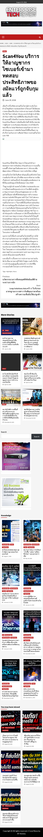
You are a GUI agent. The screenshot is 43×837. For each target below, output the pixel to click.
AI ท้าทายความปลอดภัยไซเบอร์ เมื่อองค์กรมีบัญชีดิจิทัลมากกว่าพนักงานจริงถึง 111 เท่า (10, 342)
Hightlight (9, 271)
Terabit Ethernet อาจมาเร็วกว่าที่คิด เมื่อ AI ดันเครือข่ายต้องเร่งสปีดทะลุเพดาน (10, 643)
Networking (35, 544)
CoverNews (33, 831)
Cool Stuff (27, 333)
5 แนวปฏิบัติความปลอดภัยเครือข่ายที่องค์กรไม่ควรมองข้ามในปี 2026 (32, 599)
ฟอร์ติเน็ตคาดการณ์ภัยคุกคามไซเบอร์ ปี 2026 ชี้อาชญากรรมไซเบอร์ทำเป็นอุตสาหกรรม (32, 412)
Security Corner (7, 333)
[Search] (39, 37)
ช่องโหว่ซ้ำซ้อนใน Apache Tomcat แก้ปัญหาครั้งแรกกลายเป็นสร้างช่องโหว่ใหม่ (32, 377)
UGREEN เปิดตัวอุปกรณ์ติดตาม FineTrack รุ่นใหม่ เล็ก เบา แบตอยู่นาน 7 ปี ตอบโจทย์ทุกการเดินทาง (32, 342)
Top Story (5, 547)
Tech (12, 544)
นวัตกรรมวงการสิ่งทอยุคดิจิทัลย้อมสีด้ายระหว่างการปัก (19, 279)
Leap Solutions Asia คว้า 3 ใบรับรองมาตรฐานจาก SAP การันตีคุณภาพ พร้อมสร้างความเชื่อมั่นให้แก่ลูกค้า (23, 290)
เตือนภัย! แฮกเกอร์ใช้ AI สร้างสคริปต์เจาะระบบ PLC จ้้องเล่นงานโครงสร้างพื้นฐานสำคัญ (32, 739)
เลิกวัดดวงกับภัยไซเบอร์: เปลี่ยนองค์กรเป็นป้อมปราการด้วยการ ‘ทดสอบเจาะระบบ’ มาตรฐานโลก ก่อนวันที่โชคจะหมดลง (32, 647)
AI (3, 330)
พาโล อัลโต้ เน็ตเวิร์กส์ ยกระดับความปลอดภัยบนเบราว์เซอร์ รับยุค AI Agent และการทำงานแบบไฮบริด (10, 378)
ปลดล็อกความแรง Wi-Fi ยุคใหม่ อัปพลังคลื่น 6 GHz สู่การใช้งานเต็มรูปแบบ (10, 597)
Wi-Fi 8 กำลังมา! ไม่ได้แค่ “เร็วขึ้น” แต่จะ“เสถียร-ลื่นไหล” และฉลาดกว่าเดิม (32, 553)
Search (4, 432)
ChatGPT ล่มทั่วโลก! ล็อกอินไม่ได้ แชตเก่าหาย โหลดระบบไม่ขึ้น (10, 777)
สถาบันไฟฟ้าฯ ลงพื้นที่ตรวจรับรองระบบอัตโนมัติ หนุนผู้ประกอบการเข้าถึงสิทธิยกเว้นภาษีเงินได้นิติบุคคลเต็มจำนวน (10, 414)
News (4, 51)
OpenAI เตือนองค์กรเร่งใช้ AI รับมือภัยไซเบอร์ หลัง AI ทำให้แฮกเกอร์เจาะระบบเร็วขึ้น (10, 817)
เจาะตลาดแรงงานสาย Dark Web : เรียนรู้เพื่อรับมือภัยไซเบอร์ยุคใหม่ (10, 694)
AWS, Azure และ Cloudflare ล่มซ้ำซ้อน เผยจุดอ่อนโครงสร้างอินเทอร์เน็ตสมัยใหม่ (31, 692)
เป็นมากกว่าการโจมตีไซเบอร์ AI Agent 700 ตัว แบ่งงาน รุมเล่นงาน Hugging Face (10, 738)
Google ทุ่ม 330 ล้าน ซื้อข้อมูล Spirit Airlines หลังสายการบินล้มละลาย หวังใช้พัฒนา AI (32, 778)
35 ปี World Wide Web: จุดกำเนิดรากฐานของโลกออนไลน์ (10, 552)
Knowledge (6, 544)
